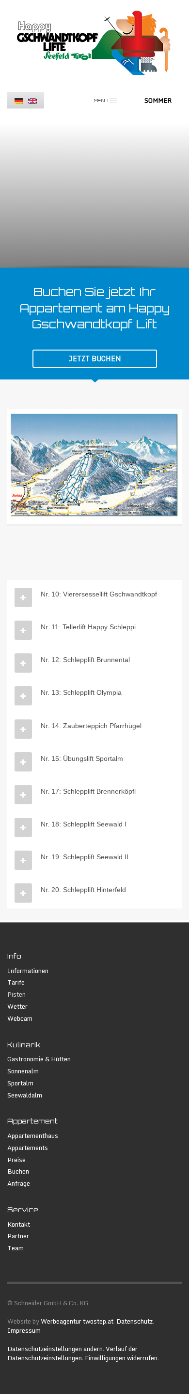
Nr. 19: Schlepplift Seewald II (84, 857)
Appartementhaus (32, 1136)
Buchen (18, 1171)
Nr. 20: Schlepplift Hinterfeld (83, 889)
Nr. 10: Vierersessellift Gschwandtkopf (99, 594)
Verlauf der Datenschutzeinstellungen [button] (72, 1353)
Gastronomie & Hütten (39, 1059)
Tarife (16, 982)
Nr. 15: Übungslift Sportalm (82, 758)
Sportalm (20, 1083)
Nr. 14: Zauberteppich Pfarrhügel (91, 726)
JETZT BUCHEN (94, 358)
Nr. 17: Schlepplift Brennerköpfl (88, 791)
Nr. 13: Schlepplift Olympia (81, 692)
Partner (18, 1236)
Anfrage (18, 1183)
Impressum (24, 1330)
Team (15, 1248)
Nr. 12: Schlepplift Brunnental (85, 659)
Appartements (27, 1148)
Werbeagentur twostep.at (77, 1321)
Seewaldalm (24, 1095)
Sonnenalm (23, 1071)
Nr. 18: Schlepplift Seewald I (83, 824)
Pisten (16, 994)
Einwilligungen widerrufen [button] (121, 1358)
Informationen (27, 971)
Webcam (19, 1019)
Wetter (17, 1007)
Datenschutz (134, 1321)
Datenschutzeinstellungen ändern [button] (55, 1348)
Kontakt (18, 1224)
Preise (16, 1160)
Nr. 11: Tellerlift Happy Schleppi (88, 627)
